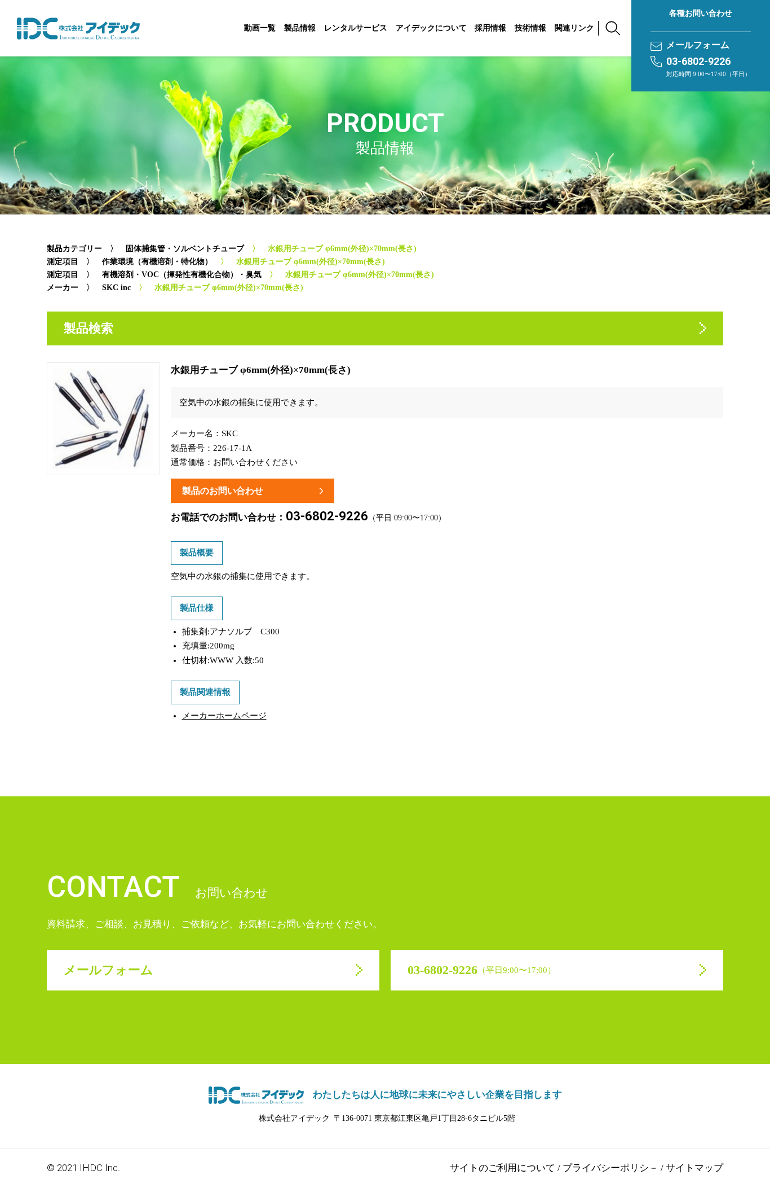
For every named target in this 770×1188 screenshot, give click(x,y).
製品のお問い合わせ (222, 491)
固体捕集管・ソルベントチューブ (185, 248)
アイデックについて (431, 28)
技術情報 (530, 28)
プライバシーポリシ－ (610, 1167)
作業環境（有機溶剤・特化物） (157, 261)
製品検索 (88, 328)
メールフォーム (697, 45)
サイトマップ (694, 1167)
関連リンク (574, 28)
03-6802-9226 (698, 61)
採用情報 (490, 28)
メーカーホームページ (224, 715)
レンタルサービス (355, 28)
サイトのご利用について (502, 1167)
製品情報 (300, 28)
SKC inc (116, 287)
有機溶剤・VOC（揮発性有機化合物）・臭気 (182, 274)
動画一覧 (260, 28)
